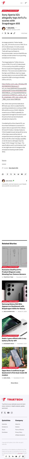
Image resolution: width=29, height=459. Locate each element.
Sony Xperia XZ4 (13, 168)
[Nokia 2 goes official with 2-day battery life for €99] (14, 325)
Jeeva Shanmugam (9, 311)
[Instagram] (11, 412)
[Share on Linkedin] (8, 33)
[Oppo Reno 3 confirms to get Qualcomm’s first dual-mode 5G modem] (14, 357)
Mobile (5, 10)
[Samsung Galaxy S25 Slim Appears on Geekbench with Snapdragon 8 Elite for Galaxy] (14, 291)
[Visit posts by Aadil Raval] (3, 180)
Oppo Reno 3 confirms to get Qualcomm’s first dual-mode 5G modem (14, 373)
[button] (26, 3)
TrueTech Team (8, 277)
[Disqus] (14, 212)
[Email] (16, 456)
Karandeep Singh (9, 343)
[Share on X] (5, 33)
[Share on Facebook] (6, 456)
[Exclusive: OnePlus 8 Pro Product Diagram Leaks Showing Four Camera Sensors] (14, 256)
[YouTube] (8, 412)
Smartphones (13, 10)
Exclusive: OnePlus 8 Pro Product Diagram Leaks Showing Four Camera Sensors (14, 272)
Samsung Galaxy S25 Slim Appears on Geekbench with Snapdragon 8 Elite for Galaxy (13, 306)
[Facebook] (26, 181)
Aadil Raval (11, 27)
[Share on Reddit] (11, 33)
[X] (4, 412)
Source (4, 160)
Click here (20, 453)
